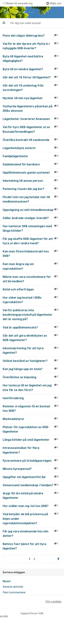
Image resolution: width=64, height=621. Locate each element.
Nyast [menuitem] (7, 581)
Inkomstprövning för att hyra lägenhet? (30, 350)
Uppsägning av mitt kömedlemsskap (30, 210)
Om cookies (53, 601)
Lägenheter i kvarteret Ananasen (30, 119)
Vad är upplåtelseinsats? (30, 327)
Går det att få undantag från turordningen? (30, 88)
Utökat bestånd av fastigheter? (30, 361)
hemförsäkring (30, 398)
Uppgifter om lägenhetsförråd (31, 477)
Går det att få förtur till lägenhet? (30, 77)
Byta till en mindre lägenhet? (30, 69)
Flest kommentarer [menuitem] (14, 592)
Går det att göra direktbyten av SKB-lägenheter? (30, 338)
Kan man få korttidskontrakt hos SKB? (30, 254)
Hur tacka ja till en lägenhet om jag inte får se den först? (30, 388)
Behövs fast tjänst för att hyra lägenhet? (30, 546)
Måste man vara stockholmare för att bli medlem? (30, 279)
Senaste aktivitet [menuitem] (13, 586)
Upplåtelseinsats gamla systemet (30, 172)
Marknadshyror (30, 419)
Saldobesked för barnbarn (30, 164)
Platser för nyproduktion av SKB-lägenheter (30, 429)
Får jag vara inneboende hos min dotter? (30, 534)
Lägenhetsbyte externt (30, 148)
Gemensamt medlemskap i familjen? (30, 485)
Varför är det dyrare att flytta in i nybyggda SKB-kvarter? (30, 46)
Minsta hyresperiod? (30, 469)
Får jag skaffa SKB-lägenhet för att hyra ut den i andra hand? (30, 241)
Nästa (58, 559)
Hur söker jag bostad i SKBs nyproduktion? (30, 300)
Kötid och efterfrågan (30, 289)
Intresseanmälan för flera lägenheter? (30, 450)
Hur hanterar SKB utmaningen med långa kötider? (30, 228)
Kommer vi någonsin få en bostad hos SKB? (30, 408)
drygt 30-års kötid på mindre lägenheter (30, 496)
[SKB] (3, 22)
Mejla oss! (55, 3)
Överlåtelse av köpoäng (30, 377)
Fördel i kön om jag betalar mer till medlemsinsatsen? (30, 199)
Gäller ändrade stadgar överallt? (30, 218)
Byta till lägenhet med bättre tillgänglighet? (30, 59)
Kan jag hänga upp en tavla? (30, 369)
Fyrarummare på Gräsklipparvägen (30, 460)
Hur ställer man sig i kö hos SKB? (30, 506)
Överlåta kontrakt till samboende (30, 140)
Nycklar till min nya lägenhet (30, 98)
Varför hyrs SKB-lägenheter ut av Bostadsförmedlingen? (30, 129)
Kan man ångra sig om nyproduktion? (30, 266)
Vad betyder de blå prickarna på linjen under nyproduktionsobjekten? (30, 518)
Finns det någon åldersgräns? (30, 35)
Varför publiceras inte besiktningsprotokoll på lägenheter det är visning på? (30, 314)
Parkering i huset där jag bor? (30, 189)
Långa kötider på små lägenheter (30, 439)
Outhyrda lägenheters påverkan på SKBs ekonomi (30, 108)
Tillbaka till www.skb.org (18, 3)
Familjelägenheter (30, 156)
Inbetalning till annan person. (30, 180)
